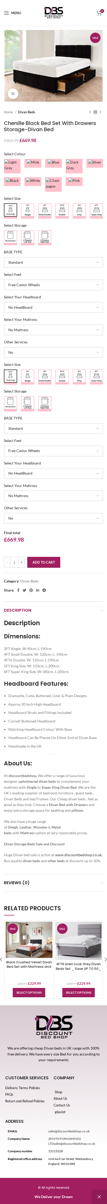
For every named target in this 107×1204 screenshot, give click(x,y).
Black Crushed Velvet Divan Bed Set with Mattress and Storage (29, 966)
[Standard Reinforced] (53, 262)
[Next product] (100, 112)
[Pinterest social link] (31, 590)
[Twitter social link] (24, 590)
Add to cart (43, 562)
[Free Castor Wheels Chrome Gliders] (53, 284)
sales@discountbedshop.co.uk (69, 1131)
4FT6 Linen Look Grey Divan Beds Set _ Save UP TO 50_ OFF (78, 968)
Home (9, 112)
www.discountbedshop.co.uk (78, 855)
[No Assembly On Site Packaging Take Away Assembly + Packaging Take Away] (53, 352)
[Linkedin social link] (38, 590)
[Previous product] (90, 112)
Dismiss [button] (99, 1197)
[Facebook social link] (18, 590)
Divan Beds (26, 112)
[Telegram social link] (44, 590)
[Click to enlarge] (13, 93)
